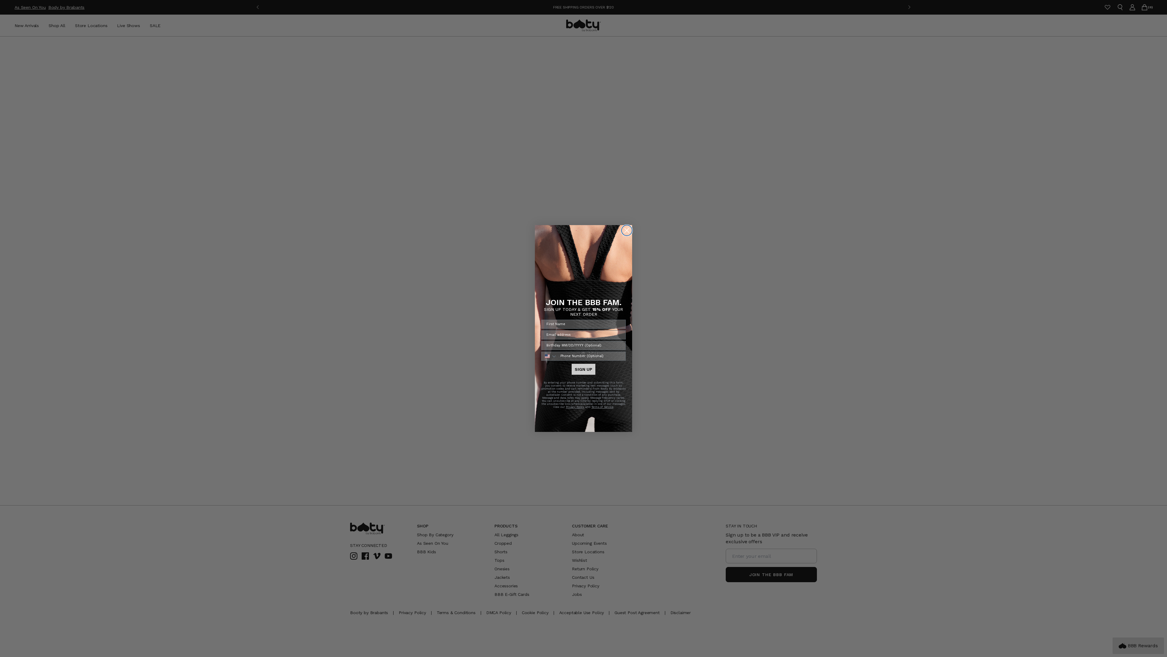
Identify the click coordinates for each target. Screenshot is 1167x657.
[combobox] (549, 356)
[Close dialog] (626, 230)
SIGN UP (583, 369)
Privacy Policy (575, 406)
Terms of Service (602, 406)
